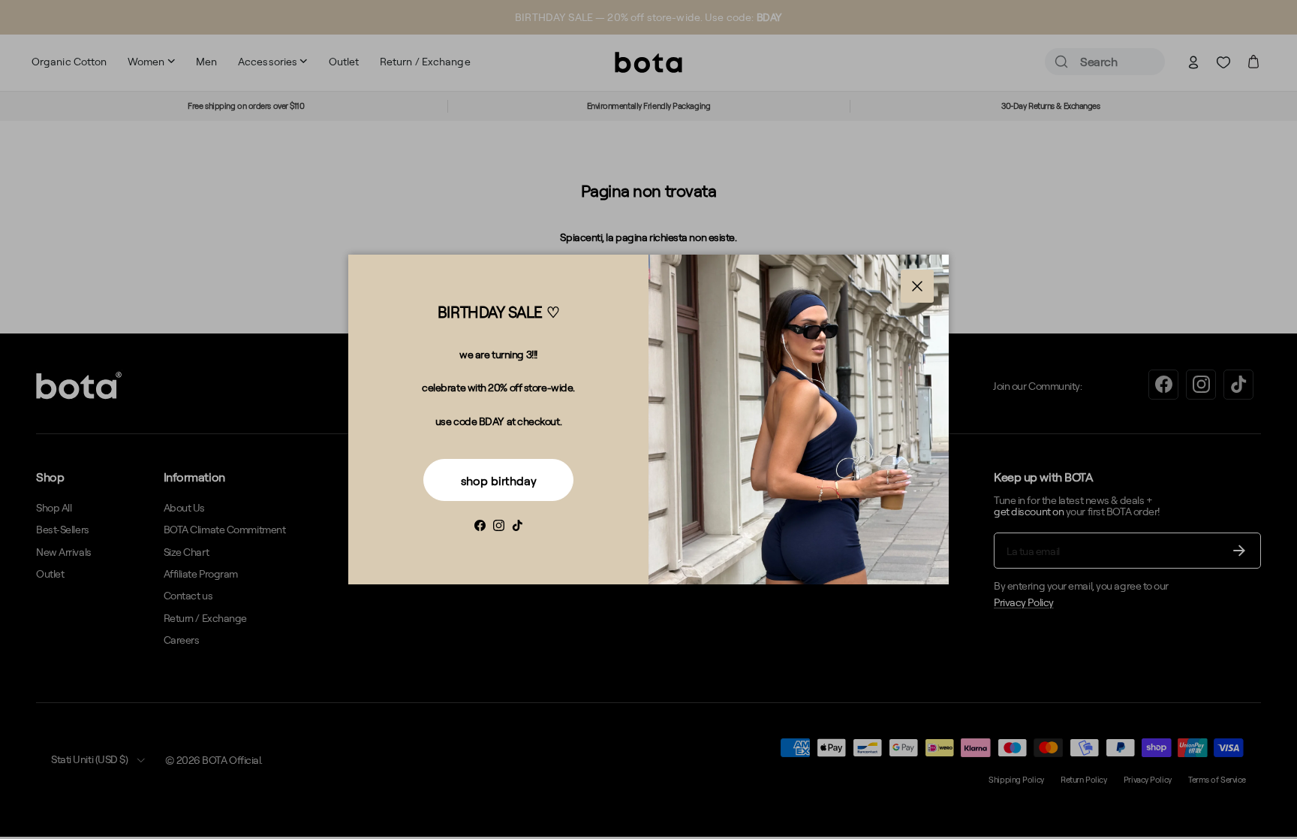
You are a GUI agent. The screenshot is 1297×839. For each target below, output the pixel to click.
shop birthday (499, 480)
